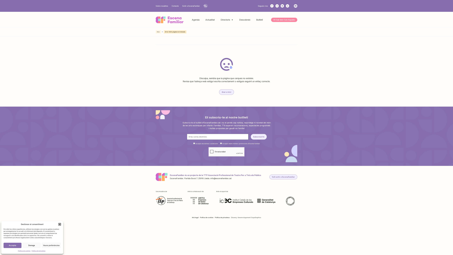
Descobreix (244, 20)
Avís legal (195, 217)
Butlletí (259, 20)
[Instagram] (277, 6)
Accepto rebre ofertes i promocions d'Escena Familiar (241, 143)
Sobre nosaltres (162, 6)
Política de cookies (24, 251)
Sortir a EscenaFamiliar (191, 6)
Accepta (12, 245)
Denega (31, 245)
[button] (60, 224)
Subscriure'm (258, 137)
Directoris (225, 20)
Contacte (175, 6)
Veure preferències (51, 245)
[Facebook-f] (272, 6)
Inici (158, 32)
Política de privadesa (38, 251)
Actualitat (210, 20)
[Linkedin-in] (287, 6)
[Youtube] (282, 6)
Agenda (195, 20)
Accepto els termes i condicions (206, 143)
